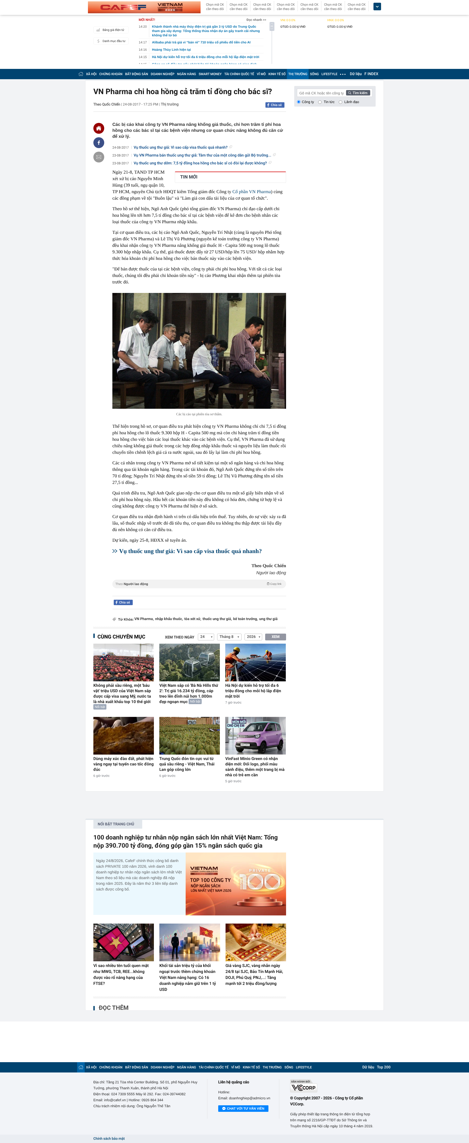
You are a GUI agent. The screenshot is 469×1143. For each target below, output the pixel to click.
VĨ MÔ (261, 74)
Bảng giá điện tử (113, 30)
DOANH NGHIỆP (163, 74)
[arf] (199, 590)
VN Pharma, (144, 619)
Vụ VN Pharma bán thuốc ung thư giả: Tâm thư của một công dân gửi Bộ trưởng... (202, 155)
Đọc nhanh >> (256, 20)
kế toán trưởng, (245, 619)
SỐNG (314, 74)
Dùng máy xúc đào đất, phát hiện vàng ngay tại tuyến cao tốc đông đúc (123, 764)
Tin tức (329, 102)
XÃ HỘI (91, 74)
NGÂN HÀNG (186, 74)
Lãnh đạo (351, 102)
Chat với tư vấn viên (245, 1108)
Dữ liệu (356, 74)
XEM (276, 637)
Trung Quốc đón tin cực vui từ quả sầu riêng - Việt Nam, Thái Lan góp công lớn (186, 764)
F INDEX (371, 74)
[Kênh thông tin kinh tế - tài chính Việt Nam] (144, 7)
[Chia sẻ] (98, 142)
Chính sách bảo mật (109, 1139)
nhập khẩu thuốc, (169, 619)
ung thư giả (268, 619)
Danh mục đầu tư (114, 41)
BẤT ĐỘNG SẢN (136, 74)
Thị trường (170, 104)
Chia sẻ (276, 105)
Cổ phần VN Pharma (251, 191)
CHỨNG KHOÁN (110, 74)
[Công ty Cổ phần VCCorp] (333, 1086)
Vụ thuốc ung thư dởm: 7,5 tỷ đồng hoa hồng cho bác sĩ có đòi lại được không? (200, 163)
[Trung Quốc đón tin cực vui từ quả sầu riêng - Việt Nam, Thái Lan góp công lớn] (189, 736)
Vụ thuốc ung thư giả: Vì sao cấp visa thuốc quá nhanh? (181, 147)
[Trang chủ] (80, 74)
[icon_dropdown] (377, 7)
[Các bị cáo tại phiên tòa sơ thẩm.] (199, 351)
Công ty (308, 102)
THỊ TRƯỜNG (297, 74)
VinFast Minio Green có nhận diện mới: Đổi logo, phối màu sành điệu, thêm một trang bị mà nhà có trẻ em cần (254, 766)
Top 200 (384, 1067)
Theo (198, 584)
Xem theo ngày (179, 637)
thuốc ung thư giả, (217, 619)
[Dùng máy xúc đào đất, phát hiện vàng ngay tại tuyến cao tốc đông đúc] (123, 736)
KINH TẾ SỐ (277, 74)
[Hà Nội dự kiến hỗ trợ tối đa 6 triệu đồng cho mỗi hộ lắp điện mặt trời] (255, 662)
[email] (98, 157)
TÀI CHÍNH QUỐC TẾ (239, 74)
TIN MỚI (188, 177)
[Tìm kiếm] (358, 92)
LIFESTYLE (329, 74)
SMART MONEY (210, 74)
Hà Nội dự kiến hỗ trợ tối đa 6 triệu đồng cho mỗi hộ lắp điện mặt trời (253, 691)
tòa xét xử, (192, 619)
